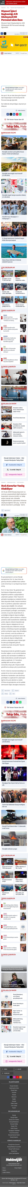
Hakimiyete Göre (11, 482)
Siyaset (14, 1102)
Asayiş (14, 1096)
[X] (11, 1078)
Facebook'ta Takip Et (15, 465)
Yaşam (14, 1109)
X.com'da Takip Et (15, 469)
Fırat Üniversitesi (14, 1134)
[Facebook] (8, 1078)
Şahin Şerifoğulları (14, 1154)
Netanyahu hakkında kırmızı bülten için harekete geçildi (15, 2)
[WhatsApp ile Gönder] (20, 114)
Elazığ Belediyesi (14, 1123)
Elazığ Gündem (14, 1087)
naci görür (7, 510)
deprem (17, 690)
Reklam (4, 1171)
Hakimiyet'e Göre (14, 1089)
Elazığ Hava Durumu (14, 1145)
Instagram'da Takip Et (15, 474)
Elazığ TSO (14, 1127)
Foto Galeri (14, 1107)
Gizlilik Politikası (6, 1173)
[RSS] (20, 1078)
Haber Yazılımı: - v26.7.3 (13, 1184)
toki (13, 693)
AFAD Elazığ (14, 1129)
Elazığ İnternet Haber (14, 1136)
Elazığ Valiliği (14, 1125)
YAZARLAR (6, 1074)
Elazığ (14, 1116)
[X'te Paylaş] (5, 33)
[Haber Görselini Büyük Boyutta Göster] (14, 43)
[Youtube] (17, 1078)
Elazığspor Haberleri (14, 1131)
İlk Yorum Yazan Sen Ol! (15, 119)
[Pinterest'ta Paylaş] (17, 114)
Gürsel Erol (14, 1152)
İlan (8, 7)
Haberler (3, 7)
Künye (4, 1169)
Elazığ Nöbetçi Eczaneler (14, 1148)
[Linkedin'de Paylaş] (14, 114)
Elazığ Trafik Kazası (14, 1150)
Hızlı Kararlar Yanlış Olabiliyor (21, 482)
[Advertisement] (14, 451)
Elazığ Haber (14, 1118)
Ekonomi (14, 1098)
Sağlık (14, 1100)
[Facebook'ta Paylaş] (2, 33)
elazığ (6, 693)
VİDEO (5, 1070)
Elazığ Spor (14, 1091)
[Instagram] (14, 1078)
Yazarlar (14, 1093)
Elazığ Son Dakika (14, 1121)
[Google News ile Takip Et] (23, 53)
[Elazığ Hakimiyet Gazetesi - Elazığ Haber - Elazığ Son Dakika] (14, 1161)
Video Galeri (14, 1104)
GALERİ (19, 1070)
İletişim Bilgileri (18, 1169)
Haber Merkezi (8, 53)
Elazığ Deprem (14, 1138)
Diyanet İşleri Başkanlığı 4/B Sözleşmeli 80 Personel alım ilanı (18, 7)
